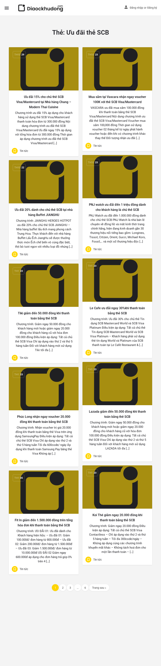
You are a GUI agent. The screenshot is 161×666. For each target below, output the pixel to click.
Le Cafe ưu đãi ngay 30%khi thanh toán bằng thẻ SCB (117, 310)
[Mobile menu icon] (6, 8)
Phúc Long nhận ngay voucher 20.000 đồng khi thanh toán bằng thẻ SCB (43, 419)
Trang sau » (99, 587)
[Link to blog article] (44, 68)
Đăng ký (152, 7)
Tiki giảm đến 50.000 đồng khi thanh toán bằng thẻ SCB (44, 315)
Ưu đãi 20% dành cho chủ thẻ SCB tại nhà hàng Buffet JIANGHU (44, 212)
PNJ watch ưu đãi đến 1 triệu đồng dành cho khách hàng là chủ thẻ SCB (117, 207)
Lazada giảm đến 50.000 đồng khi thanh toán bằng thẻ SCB (117, 414)
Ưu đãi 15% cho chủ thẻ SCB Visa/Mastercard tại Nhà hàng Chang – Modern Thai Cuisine (43, 102)
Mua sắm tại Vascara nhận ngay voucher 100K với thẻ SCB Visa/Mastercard (117, 99)
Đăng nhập (136, 7)
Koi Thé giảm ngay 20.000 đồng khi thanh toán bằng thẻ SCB (117, 517)
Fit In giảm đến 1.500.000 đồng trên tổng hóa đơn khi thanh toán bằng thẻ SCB (44, 522)
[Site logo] (41, 8)
